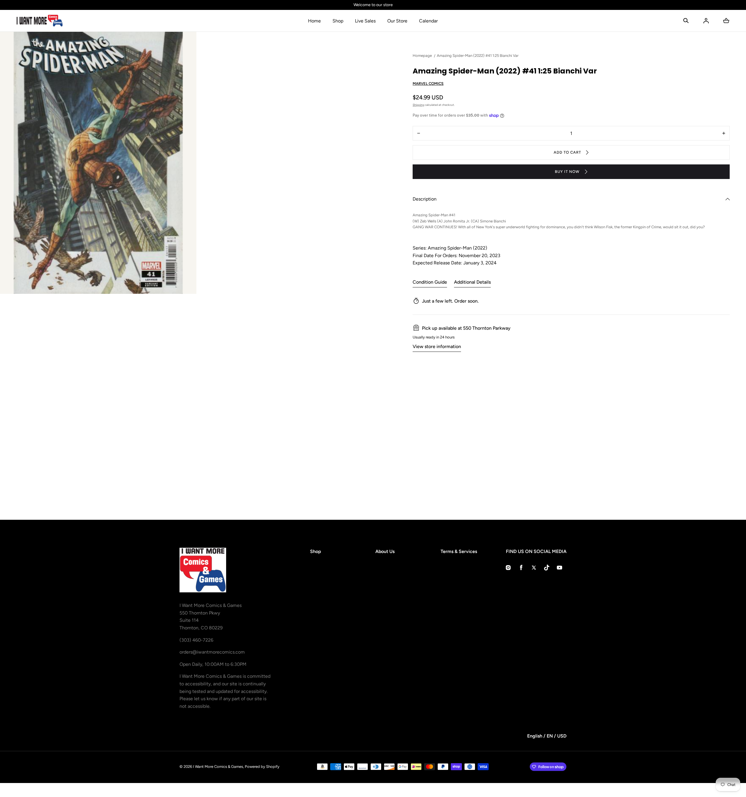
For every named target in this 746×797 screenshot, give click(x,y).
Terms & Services (459, 551)
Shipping (418, 105)
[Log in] (706, 20)
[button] (685, 20)
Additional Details (472, 282)
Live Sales (365, 21)
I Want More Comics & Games (218, 766)
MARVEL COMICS (428, 83)
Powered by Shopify (262, 766)
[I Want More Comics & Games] (39, 20)
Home (314, 21)
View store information (437, 346)
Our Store (397, 21)
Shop (337, 21)
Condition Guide (430, 282)
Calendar (428, 21)
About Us (385, 551)
